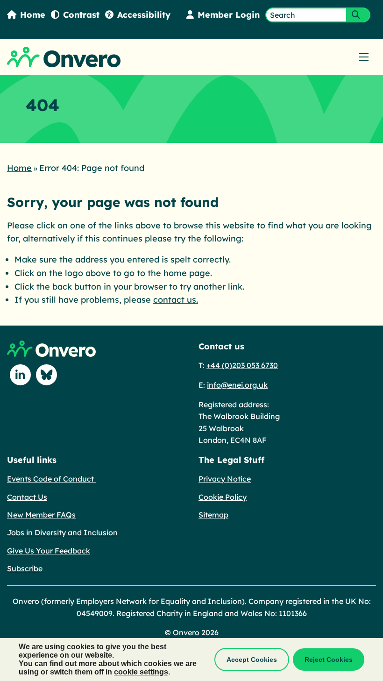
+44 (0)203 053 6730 (242, 365)
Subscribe (25, 568)
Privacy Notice (225, 478)
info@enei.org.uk (237, 385)
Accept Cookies (252, 659)
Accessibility (143, 14)
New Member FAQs (41, 514)
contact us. (175, 299)
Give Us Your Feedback (48, 550)
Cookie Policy (223, 497)
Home (32, 14)
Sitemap (213, 514)
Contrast (81, 14)
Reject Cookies (329, 659)
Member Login (229, 14)
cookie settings (141, 672)
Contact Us (27, 497)
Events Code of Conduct (51, 478)
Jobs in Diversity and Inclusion (62, 532)
